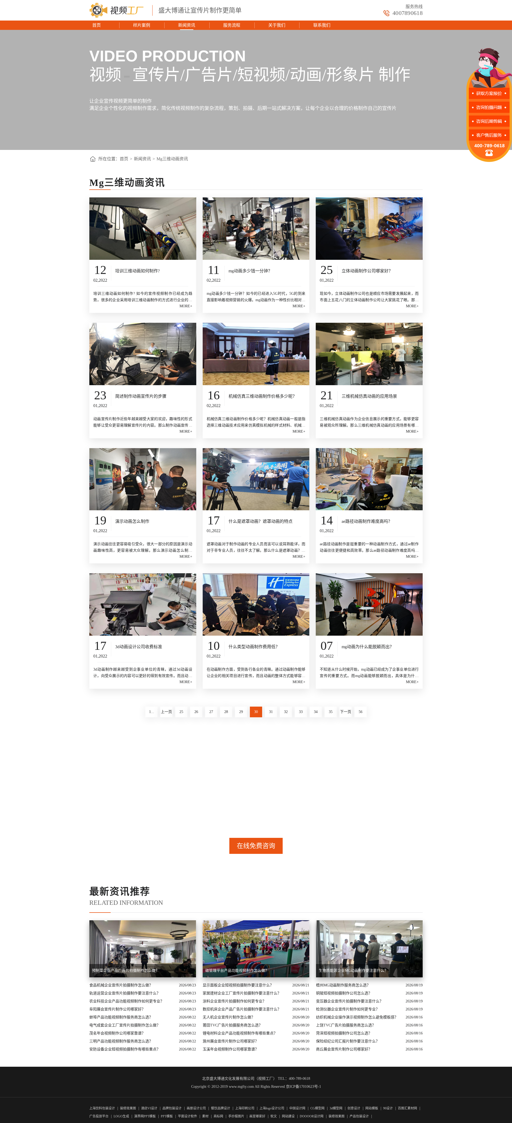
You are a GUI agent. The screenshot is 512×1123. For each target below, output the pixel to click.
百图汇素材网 (407, 1108)
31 (271, 712)
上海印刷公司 (244, 1108)
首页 (96, 25)
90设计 (388, 1108)
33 (301, 712)
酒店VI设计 (149, 1108)
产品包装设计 (359, 1116)
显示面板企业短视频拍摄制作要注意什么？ (238, 985)
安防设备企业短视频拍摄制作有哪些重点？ (124, 1049)
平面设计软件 (187, 1116)
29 (241, 712)
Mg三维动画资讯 (172, 159)
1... (151, 712)
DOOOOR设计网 (311, 1116)
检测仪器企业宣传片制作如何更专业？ (347, 1009)
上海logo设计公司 (271, 1108)
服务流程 (231, 25)
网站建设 (288, 1116)
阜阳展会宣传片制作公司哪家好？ (117, 1009)
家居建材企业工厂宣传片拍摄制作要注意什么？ (242, 993)
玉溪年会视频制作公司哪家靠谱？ (231, 1049)
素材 (205, 1116)
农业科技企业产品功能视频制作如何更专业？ (126, 1001)
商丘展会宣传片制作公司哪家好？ (344, 1049)
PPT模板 (167, 1116)
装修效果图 (128, 1108)
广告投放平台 (99, 1116)
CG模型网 (317, 1108)
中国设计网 (297, 1108)
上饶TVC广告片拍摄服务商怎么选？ (346, 1025)
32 (286, 712)
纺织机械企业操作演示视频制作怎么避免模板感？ (357, 1017)
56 (360, 712)
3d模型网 (336, 1108)
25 (181, 712)
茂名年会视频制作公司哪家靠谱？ (117, 1033)
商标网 (218, 1116)
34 (316, 712)
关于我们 (276, 25)
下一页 (345, 712)
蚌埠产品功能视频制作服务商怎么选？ (121, 1017)
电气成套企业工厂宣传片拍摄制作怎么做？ (124, 1025)
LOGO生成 (121, 1116)
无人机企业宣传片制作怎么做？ (229, 1017)
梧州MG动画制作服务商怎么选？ (343, 985)
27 (211, 712)
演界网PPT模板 (145, 1116)
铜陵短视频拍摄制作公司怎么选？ (344, 993)
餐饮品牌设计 (220, 1108)
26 (196, 712)
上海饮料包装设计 (102, 1108)
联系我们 (321, 25)
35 (331, 712)
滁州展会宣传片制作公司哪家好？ (231, 1041)
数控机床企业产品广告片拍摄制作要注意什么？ (242, 1009)
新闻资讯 (186, 25)
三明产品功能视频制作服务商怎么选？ (121, 1041)
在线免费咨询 (256, 845)
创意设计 (353, 1108)
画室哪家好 (257, 1116)
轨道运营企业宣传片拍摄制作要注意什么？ (124, 993)
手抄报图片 (236, 1116)
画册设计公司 (196, 1108)
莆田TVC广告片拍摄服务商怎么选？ (232, 1025)
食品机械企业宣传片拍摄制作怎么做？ (121, 985)
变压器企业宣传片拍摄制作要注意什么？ (349, 1001)
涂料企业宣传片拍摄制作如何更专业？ (234, 1001)
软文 (273, 1116)
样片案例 (141, 25)
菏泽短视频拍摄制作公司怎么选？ (344, 1033)
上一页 (166, 712)
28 (226, 712)
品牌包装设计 (172, 1108)
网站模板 (371, 1108)
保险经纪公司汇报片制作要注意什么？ (347, 1041)
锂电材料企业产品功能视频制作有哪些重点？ (240, 1033)
